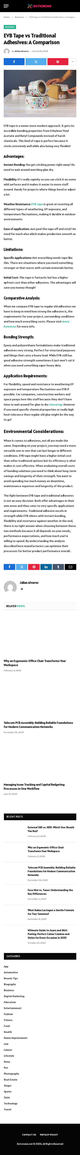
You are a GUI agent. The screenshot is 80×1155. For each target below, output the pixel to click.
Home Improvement (15, 1038)
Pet (6, 1067)
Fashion (8, 1014)
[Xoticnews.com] (40, 6)
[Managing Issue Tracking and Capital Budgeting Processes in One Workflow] (40, 759)
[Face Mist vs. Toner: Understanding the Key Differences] (14, 895)
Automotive (11, 972)
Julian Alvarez (22, 51)
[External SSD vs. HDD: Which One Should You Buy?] (14, 832)
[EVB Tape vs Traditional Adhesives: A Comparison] (40, 93)
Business (10, 27)
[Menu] (6, 6)
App (6, 966)
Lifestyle (9, 1055)
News (7, 1061)
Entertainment (12, 1008)
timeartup (55, 404)
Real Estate (10, 1079)
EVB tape (37, 204)
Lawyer (8, 1049)
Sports (7, 1091)
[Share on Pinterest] (57, 61)
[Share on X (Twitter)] (35, 61)
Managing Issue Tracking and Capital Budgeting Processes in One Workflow (34, 786)
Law (6, 1044)
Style (7, 1097)
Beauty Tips (11, 978)
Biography (10, 984)
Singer (7, 1085)
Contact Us (29, 1134)
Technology (10, 1103)
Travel (7, 1109)
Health (8, 1032)
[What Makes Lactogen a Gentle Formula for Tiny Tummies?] (14, 915)
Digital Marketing (14, 996)
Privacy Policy (49, 1134)
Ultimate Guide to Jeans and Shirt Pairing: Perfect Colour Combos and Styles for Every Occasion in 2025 (48, 934)
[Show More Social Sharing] (72, 61)
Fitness (8, 1020)
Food (7, 1026)
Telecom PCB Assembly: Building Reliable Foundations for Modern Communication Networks (38, 725)
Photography (11, 1073)
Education (10, 1002)
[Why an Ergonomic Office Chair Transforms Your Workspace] (40, 635)
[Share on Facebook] (14, 61)
